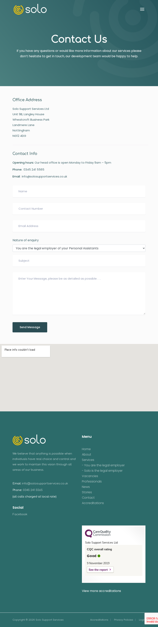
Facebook (20, 514)
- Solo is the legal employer (102, 471)
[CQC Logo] (98, 536)
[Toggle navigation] (142, 9)
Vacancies (90, 476)
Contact (88, 498)
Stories (87, 492)
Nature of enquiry (26, 240)
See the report (98, 569)
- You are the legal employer (103, 465)
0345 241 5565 (34, 169)
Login (142, 620)
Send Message (30, 327)
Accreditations (93, 503)
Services (88, 460)
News (86, 487)
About (86, 454)
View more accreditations (101, 591)
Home (86, 449)
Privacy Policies (123, 620)
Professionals (92, 481)
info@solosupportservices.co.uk (44, 176)
